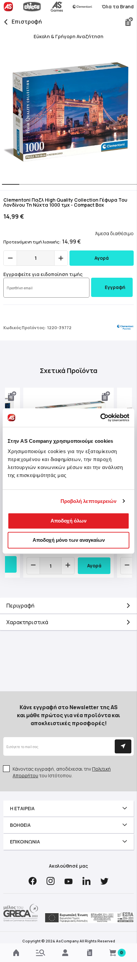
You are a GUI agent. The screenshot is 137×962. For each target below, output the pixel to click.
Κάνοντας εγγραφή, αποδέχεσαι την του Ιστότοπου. (62, 772)
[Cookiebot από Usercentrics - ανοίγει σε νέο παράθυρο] (100, 417)
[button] (8, 185)
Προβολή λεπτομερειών (89, 501)
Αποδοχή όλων (68, 521)
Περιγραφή (20, 605)
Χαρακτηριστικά (27, 622)
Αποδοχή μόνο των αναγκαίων (69, 540)
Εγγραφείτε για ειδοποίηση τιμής (42, 274)
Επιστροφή (27, 21)
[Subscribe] (123, 746)
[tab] (68, 606)
